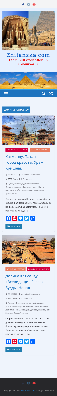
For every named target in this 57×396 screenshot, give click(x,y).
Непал (35, 187)
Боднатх (11, 303)
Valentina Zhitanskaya (30, 174)
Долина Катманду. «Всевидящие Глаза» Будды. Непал (24, 281)
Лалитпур (26, 187)
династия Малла (31, 183)
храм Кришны (11, 193)
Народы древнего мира (17, 150)
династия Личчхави (35, 303)
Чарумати (24, 313)
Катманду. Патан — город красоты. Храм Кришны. (24, 162)
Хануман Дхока (12, 313)
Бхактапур (18, 183)
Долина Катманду (13, 187)
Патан (41, 187)
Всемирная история (39, 150)
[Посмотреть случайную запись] (51, 93)
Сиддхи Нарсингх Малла (33, 190)
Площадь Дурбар (13, 190)
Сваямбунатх (44, 309)
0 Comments (26, 179)
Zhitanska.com (28, 54)
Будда (10, 183)
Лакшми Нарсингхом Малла (35, 306)
